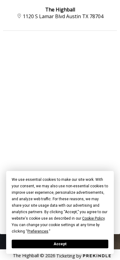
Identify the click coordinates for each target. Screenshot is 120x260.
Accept (60, 244)
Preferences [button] (37, 231)
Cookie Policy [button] (93, 218)
